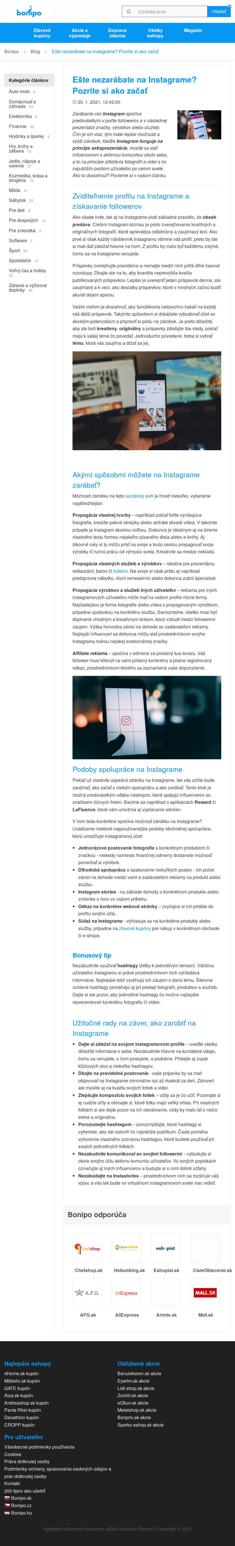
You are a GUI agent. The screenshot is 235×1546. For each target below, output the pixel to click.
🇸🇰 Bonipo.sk (18, 1498)
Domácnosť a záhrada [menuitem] (22, 103)
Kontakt (12, 1483)
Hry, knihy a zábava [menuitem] (21, 148)
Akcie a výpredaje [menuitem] (80, 33)
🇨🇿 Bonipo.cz (18, 1505)
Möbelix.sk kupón (22, 1380)
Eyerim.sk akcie (133, 1380)
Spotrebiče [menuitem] (23, 260)
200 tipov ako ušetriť (24, 1490)
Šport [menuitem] (18, 250)
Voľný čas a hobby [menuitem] (27, 272)
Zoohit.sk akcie (132, 1395)
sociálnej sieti (139, 495)
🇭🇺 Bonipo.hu (18, 1512)
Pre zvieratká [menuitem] (25, 230)
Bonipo (11, 51)
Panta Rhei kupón (22, 1410)
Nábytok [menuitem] (21, 200)
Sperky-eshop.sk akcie (140, 1424)
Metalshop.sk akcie (136, 1410)
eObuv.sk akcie (132, 1402)
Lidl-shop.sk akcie (135, 1388)
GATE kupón (17, 1388)
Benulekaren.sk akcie (139, 1373)
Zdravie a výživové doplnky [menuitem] (28, 287)
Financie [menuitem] (21, 126)
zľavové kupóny (135, 928)
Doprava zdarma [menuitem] (117, 33)
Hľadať (219, 11)
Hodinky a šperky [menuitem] (29, 136)
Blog (35, 51)
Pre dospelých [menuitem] (27, 220)
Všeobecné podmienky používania (39, 1446)
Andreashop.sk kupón (26, 1402)
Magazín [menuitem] (193, 30)
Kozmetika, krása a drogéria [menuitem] (28, 177)
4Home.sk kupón (21, 1373)
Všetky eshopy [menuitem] (155, 33)
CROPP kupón (19, 1424)
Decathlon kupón (21, 1417)
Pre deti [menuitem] (19, 210)
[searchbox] (171, 11)
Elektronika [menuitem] (23, 116)
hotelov (120, 571)
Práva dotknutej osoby (27, 1461)
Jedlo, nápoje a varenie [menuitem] (24, 163)
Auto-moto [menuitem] (22, 91)
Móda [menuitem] (18, 190)
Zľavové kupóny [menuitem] (42, 33)
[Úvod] (29, 11)
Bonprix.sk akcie (134, 1417)
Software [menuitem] (20, 240)
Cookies (12, 1454)
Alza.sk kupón (18, 1395)
